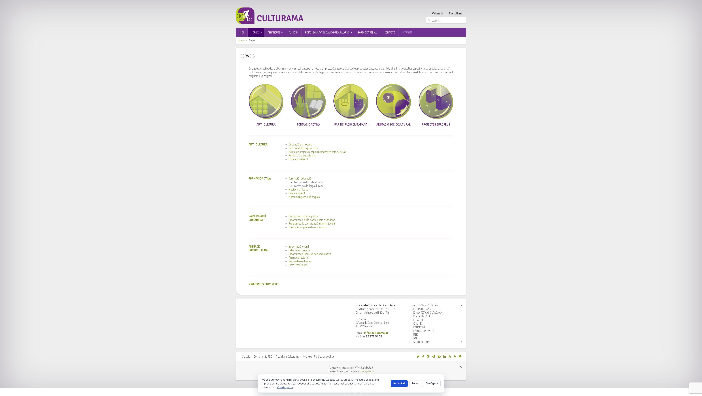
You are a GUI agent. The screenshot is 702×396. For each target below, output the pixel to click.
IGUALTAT (418, 320)
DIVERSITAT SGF (422, 316)
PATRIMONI (419, 327)
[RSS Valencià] (450, 356)
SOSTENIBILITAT (422, 342)
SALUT (416, 338)
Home (241, 40)
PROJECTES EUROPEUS (263, 284)
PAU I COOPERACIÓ (423, 331)
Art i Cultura (266, 124)
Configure (432, 383)
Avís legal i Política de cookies (318, 356)
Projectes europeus (436, 124)
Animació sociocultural (393, 124)
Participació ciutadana (350, 124)
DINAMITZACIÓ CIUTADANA (427, 312)
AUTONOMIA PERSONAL (426, 305)
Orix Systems (367, 371)
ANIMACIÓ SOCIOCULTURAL (259, 248)
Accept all (399, 383)
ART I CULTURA (258, 144)
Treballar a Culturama (287, 356)
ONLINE (417, 323)
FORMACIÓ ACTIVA (308, 124)
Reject (415, 383)
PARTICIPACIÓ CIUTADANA (257, 218)
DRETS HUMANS (422, 309)
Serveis (246, 356)
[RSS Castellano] (455, 356)
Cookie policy (285, 387)
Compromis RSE (263, 356)
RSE (415, 334)
